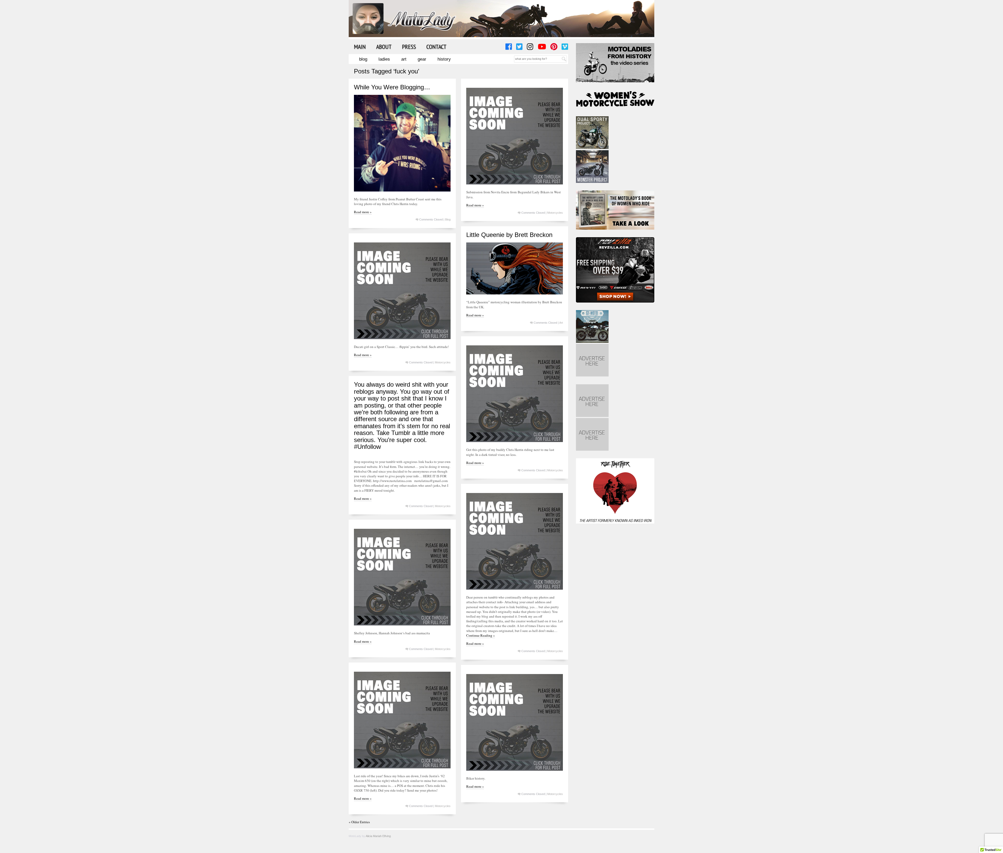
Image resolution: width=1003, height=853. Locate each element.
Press (409, 46)
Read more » (363, 212)
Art (403, 59)
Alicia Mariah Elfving (378, 836)
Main (360, 46)
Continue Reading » (480, 635)
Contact (436, 46)
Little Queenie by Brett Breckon (509, 234)
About (384, 46)
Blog (363, 59)
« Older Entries (359, 822)
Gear (422, 59)
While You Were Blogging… (392, 87)
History (444, 59)
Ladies (384, 59)
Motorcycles (555, 212)
